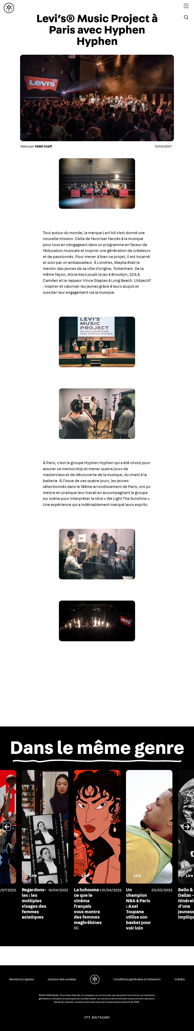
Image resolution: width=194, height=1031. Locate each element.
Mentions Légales (21, 979)
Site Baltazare (97, 1016)
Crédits (179, 979)
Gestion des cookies (62, 979)
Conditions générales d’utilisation (137, 979)
